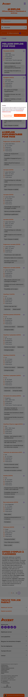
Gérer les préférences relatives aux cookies (8, 116)
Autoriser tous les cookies (20, 115)
